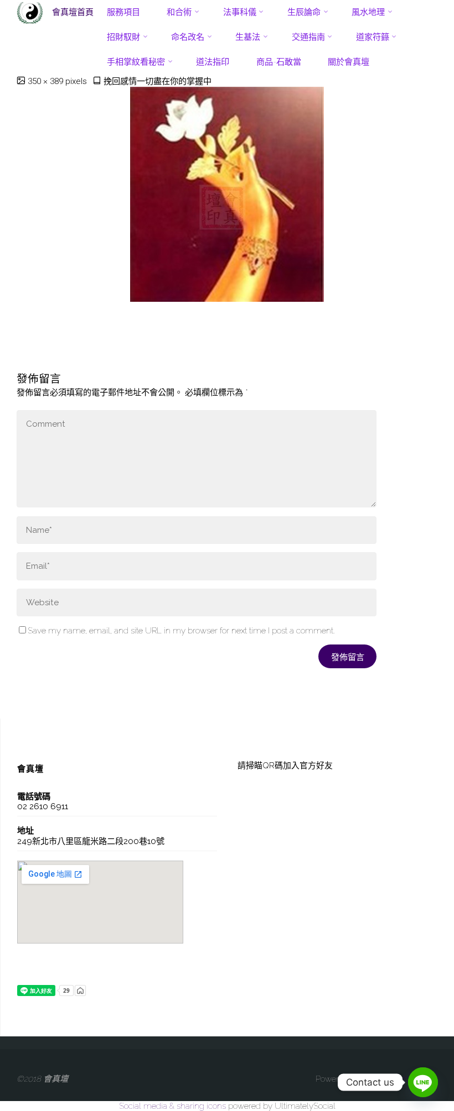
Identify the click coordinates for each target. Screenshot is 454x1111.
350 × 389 (46, 81)
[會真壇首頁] (30, 12)
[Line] (423, 1082)
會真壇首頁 (73, 12)
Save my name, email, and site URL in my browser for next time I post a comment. (181, 631)
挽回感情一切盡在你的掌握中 (157, 81)
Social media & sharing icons (173, 1106)
